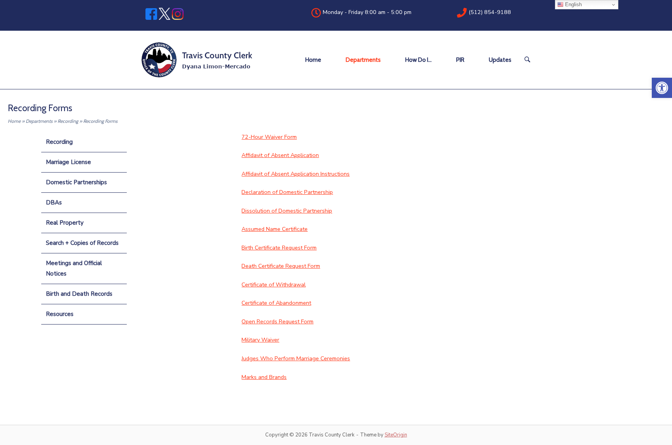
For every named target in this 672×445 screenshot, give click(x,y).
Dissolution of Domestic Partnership (287, 211)
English (573, 4)
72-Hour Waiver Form (269, 137)
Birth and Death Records (79, 294)
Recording (68, 121)
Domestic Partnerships (76, 182)
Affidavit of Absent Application (280, 155)
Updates (500, 59)
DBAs (54, 202)
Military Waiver (260, 340)
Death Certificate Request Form (281, 266)
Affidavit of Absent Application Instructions (296, 174)
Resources (60, 314)
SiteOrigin (396, 434)
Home (313, 59)
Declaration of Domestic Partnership (287, 192)
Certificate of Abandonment (276, 303)
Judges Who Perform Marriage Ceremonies (296, 358)
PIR (460, 59)
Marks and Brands (264, 377)
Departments (363, 59)
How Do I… (418, 59)
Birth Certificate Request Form (279, 247)
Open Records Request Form (277, 321)
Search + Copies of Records (82, 243)
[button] (662, 88)
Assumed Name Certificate (275, 229)
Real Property (65, 223)
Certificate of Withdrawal (274, 284)
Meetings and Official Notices (74, 268)
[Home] (197, 59)
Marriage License (68, 162)
